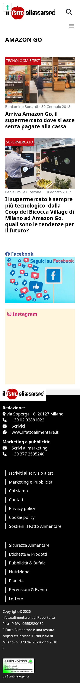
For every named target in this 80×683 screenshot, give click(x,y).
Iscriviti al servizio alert (31, 473)
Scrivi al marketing (30, 448)
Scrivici (18, 426)
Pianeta (16, 581)
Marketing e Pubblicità (30, 482)
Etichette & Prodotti (28, 554)
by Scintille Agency (16, 676)
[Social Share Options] (11, 379)
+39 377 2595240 (28, 454)
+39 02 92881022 (28, 420)
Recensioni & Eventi (28, 589)
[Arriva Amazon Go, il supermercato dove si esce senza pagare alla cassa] (40, 79)
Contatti (17, 500)
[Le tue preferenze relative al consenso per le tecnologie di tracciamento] (7, 7)
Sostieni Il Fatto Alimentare (35, 526)
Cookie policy (22, 517)
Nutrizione (19, 572)
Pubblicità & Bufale (27, 563)
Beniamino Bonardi (21, 106)
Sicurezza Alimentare (29, 545)
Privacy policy (22, 508)
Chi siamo (18, 491)
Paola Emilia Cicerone (23, 191)
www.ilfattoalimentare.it (35, 432)
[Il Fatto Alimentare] (30, 12)
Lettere (16, 598)
